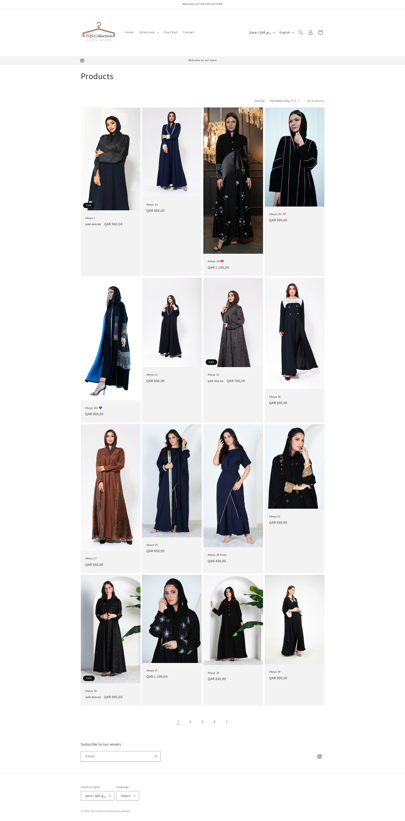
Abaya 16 (275, 396)
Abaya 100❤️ (216, 261)
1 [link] (179, 721)
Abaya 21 (275, 516)
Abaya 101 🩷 (277, 214)
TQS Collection (99, 811)
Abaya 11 (152, 375)
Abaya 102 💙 (93, 408)
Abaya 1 (90, 218)
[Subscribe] (155, 756)
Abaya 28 (213, 673)
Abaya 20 (152, 545)
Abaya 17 (91, 558)
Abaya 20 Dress (217, 555)
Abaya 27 (152, 670)
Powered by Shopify (119, 811)
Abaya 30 (275, 672)
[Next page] (226, 721)
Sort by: (260, 101)
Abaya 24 (91, 691)
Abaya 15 (213, 375)
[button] (148, 32)
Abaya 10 (152, 204)
